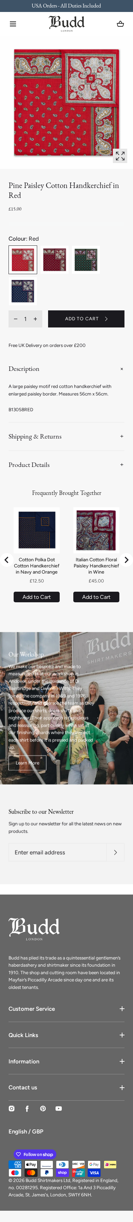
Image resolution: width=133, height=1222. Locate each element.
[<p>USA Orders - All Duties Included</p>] (66, 6)
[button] (13, 23)
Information (24, 1061)
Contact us (23, 1087)
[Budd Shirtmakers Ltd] (67, 24)
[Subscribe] (115, 853)
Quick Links (23, 1035)
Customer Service (32, 1008)
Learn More (27, 762)
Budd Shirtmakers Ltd (48, 1180)
